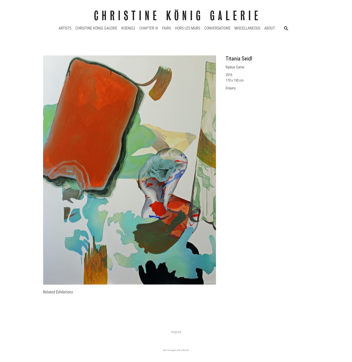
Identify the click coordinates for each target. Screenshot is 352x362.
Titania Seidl (239, 58)
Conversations (217, 28)
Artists (65, 28)
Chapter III (148, 28)
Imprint (176, 332)
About (269, 28)
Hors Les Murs (187, 28)
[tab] (58, 292)
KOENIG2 (128, 28)
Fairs (166, 28)
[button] (286, 28)
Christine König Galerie (96, 28)
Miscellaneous (247, 28)
